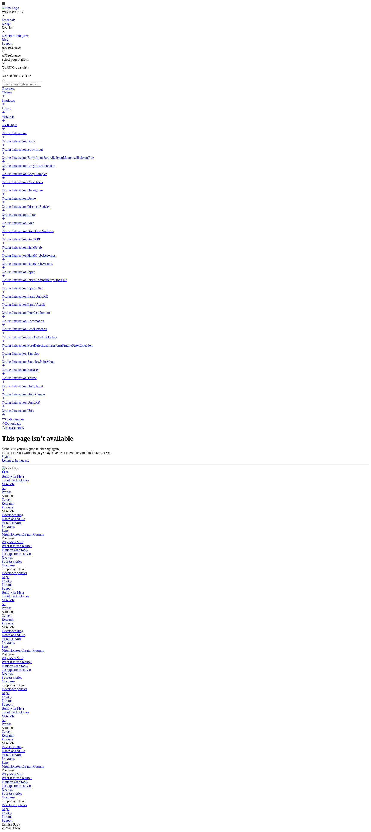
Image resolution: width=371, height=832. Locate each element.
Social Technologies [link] (15, 480)
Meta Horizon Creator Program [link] (23, 534)
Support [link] (7, 588)
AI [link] (3, 488)
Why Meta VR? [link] (12, 542)
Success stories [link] (12, 561)
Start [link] (5, 530)
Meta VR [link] (8, 484)
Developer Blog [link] (12, 515)
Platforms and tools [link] (15, 550)
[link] (10, 8)
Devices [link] (7, 557)
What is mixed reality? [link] (17, 546)
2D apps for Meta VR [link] (16, 554)
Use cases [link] (8, 565)
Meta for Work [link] (12, 523)
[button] (185, 4)
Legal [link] (5, 577)
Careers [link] (7, 499)
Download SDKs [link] (13, 519)
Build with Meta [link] (13, 476)
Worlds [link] (6, 492)
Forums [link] (7, 584)
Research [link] (8, 503)
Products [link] (8, 507)
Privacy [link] (7, 581)
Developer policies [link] (14, 573)
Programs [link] (8, 526)
